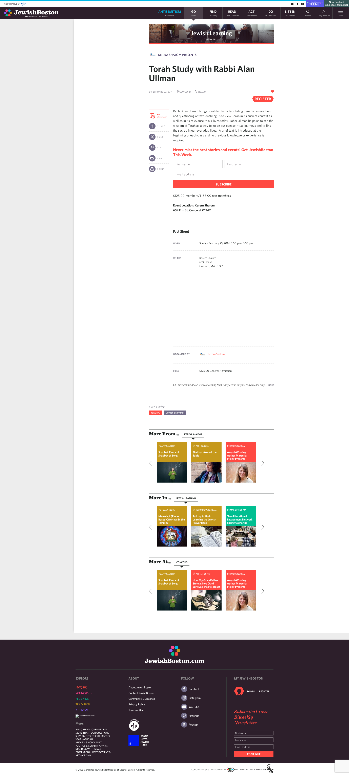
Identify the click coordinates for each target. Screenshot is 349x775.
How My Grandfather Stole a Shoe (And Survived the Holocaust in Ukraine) (206, 585)
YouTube (194, 706)
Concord (181, 562)
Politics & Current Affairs (92, 745)
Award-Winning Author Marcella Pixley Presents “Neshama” (237, 457)
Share (161, 126)
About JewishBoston (140, 687)
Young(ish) (83, 693)
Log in (250, 691)
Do (270, 13)
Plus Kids (82, 698)
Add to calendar (162, 115)
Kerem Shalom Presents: (177, 55)
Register (264, 691)
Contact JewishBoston (141, 693)
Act (251, 13)
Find (213, 13)
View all (211, 39)
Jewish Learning (211, 33)
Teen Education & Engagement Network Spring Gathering (239, 519)
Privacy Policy (136, 704)
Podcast (193, 724)
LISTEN (290, 13)
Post (160, 137)
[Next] (262, 463)
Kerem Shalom (216, 354)
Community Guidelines (141, 698)
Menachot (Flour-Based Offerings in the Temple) (171, 519)
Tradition (83, 704)
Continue (254, 754)
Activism (82, 710)
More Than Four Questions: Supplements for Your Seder (93, 734)
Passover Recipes (97, 729)
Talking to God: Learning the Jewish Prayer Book (204, 519)
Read (232, 13)
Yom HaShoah (84, 739)
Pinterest (194, 715)
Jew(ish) (155, 412)
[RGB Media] (232, 769)
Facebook (194, 689)
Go (193, 13)
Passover (81, 729)
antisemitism (169, 13)
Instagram (195, 698)
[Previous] (151, 463)
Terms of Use (136, 710)
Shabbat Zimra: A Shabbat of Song (168, 454)
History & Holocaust (89, 742)
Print (161, 169)
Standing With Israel (88, 748)
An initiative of (12, 4)
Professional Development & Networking (93, 754)
